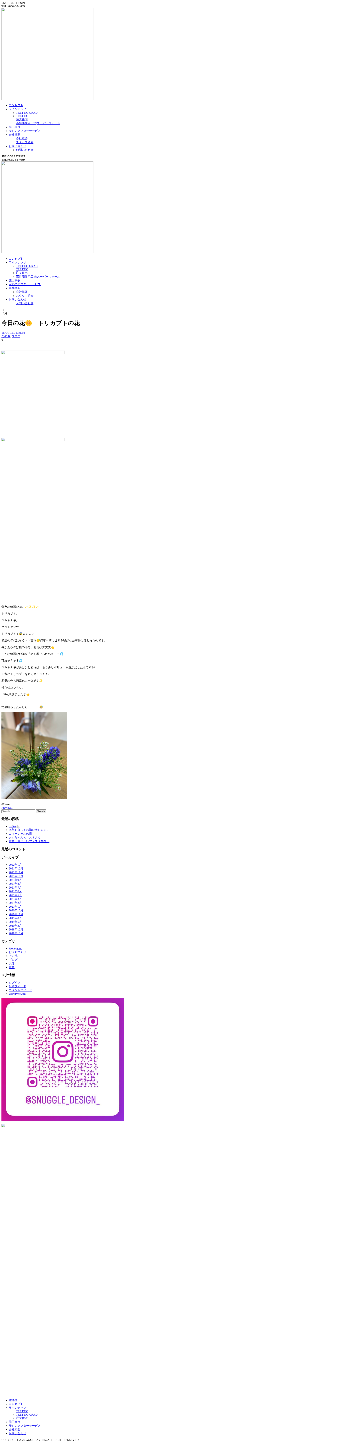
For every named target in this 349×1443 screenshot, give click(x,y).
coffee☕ (14, 826)
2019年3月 (15, 925)
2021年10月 (16, 876)
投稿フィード (17, 986)
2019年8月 (15, 918)
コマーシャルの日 (20, 833)
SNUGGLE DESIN (13, 332)
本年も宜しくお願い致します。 (29, 829)
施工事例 (14, 127)
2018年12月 (16, 929)
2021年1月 (15, 906)
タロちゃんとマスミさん (25, 837)
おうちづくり (17, 952)
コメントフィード (20, 990)
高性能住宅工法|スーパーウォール (38, 123)
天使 (12, 963)
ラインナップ (17, 109)
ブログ (16, 336)
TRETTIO (22, 115)
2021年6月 (15, 891)
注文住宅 (22, 119)
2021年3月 (15, 899)
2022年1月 (15, 864)
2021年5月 (15, 895)
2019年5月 (15, 921)
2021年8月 (15, 883)
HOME (13, 1400)
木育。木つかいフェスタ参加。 (29, 841)
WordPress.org (17, 993)
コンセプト (16, 105)
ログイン (14, 982)
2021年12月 (16, 868)
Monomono (15, 948)
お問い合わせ (17, 146)
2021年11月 (16, 872)
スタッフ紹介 (24, 142)
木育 (12, 967)
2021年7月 (15, 887)
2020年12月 (16, 910)
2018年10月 (16, 933)
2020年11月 (16, 914)
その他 (5, 336)
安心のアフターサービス (25, 130)
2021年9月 (15, 879)
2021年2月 (15, 902)
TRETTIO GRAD (27, 112)
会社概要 (14, 134)
